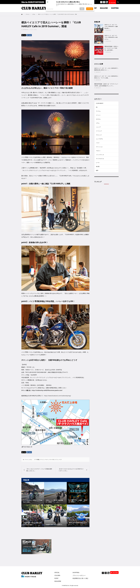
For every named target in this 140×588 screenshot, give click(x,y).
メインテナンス (100, 154)
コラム (35, 29)
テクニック (99, 135)
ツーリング (99, 131)
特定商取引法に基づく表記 (80, 578)
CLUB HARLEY (99, 103)
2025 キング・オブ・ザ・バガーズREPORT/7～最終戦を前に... (111, 26)
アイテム (98, 111)
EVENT (56, 578)
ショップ (98, 127)
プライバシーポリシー (79, 575)
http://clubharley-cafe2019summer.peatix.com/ (47, 390)
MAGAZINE (57, 581)
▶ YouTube (112, 2)
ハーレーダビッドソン (53, 459)
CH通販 (37, 459)
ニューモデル (99, 139)
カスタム (98, 119)
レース (97, 162)
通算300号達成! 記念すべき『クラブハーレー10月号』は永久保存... (111, 48)
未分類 (97, 166)
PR (96, 107)
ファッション (99, 146)
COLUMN (57, 575)
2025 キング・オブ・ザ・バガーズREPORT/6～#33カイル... (111, 37)
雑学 (97, 170)
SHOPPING (76, 572)
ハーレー (46, 459)
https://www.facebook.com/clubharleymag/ (57, 396)
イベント (31, 29)
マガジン (98, 150)
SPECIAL (56, 572)
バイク (60, 459)
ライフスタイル (100, 158)
